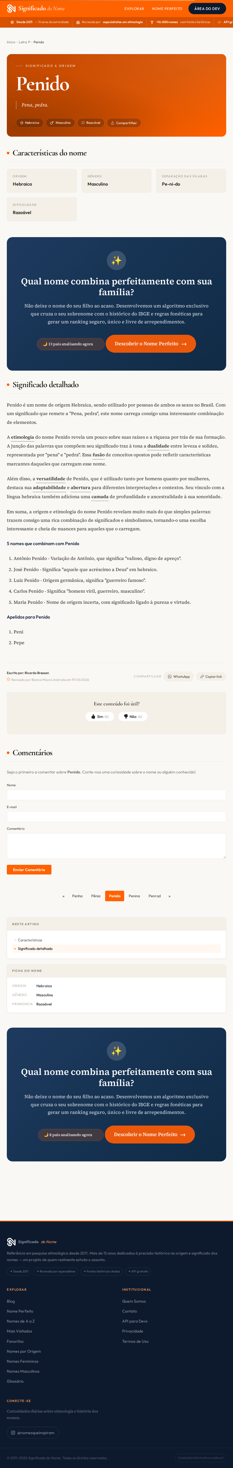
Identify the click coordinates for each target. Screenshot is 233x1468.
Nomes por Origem (24, 1351)
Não (136, 716)
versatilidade (50, 478)
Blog (11, 1301)
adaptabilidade (49, 487)
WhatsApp (181, 676)
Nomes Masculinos (23, 1371)
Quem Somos (134, 1301)
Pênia (96, 896)
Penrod (155, 896)
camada (100, 496)
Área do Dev (207, 8)
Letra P (24, 42)
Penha (77, 896)
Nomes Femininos (22, 1361)
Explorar (134, 8)
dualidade (158, 446)
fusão (99, 454)
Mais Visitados (19, 1331)
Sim (103, 716)
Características (30, 940)
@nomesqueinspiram (35, 1432)
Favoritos (15, 1341)
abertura (80, 487)
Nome (11, 785)
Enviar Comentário (29, 869)
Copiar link (213, 676)
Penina (134, 896)
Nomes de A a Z (21, 1321)
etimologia (22, 437)
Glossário (15, 1381)
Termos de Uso (135, 1341)
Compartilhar (126, 123)
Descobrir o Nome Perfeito (151, 343)
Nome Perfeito (167, 8)
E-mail (12, 807)
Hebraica (32, 122)
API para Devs (134, 1321)
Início (11, 42)
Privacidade (132, 1331)
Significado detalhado (35, 948)
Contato (129, 1311)
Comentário (16, 828)
